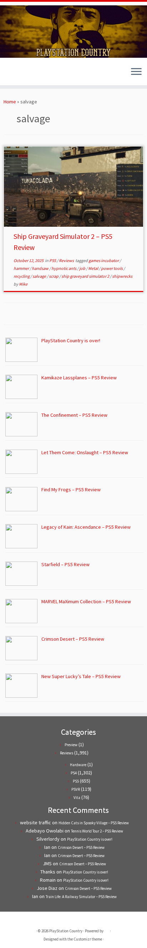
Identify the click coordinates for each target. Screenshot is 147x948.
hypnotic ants (64, 268)
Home (10, 101)
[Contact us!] (32, 74)
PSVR (75, 789)
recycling (22, 276)
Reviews (67, 260)
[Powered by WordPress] (106, 929)
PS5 (53, 260)
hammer (22, 268)
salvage (39, 276)
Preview (71, 744)
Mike (23, 284)
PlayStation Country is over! (89, 839)
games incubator (104, 260)
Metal (93, 268)
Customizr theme (88, 939)
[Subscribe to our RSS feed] (20, 74)
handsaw (40, 268)
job (82, 268)
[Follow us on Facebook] (14, 74)
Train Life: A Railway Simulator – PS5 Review (81, 896)
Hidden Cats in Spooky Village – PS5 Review (94, 822)
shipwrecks (122, 276)
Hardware (78, 764)
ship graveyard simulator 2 (85, 276)
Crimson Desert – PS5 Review (81, 847)
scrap (54, 276)
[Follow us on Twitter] (8, 74)
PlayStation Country (65, 930)
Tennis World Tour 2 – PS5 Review (97, 831)
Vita (77, 797)
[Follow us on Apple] (26, 74)
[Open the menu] (136, 72)
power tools (112, 268)
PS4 (74, 772)
